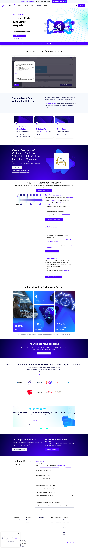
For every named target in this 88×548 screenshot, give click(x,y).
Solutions (19, 5)
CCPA (70, 239)
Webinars (65, 529)
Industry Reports (66, 522)
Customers (39, 5)
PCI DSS (51, 241)
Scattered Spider (65, 270)
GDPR (67, 239)
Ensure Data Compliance (52, 251)
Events (64, 527)
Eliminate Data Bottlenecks (19, 449)
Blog (64, 532)
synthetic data (52, 200)
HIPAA (48, 241)
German (66, 16)
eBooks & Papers (66, 519)
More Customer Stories (44, 374)
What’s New (49, 43)
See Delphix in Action (19, 35)
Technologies (32, 43)
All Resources (65, 534)
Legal (21, 544)
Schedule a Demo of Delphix (43, 190)
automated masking (56, 467)
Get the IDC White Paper (43, 353)
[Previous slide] (41, 428)
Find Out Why (16, 167)
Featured (28, 522)
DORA (56, 241)
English (66, 8)
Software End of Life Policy (56, 522)
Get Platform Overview (18, 38)
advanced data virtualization (45, 467)
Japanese (66, 9)
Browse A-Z (28, 519)
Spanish (66, 14)
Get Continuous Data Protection (53, 276)
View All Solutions (17, 519)
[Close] (19, 534)
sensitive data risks (43, 131)
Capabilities (15, 43)
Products (26, 5)
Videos (64, 524)
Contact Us (81, 5)
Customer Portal (54, 519)
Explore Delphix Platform (52, 449)
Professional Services (55, 524)
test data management (47, 468)
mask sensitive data (60, 233)
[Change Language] (70, 6)
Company (45, 5)
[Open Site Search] (72, 5)
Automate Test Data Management (53, 219)
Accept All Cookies (10, 541)
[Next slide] (47, 428)
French (66, 13)
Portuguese (66, 11)
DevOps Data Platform (60, 465)
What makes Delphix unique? (51, 103)
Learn (32, 5)
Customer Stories (42, 519)
